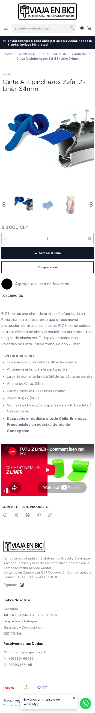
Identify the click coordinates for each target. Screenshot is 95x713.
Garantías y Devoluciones (22, 627)
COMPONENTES (29, 54)
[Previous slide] (4, 204)
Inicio (8, 54)
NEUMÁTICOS (56, 54)
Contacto (10, 609)
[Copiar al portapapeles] (50, 515)
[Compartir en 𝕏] (16, 515)
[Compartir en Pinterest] (39, 515)
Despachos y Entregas (20, 621)
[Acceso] (82, 28)
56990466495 (20, 665)
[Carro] (89, 28)
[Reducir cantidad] (5, 238)
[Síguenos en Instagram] (22, 585)
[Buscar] (72, 28)
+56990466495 (21, 658)
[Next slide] (90, 204)
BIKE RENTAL (12, 634)
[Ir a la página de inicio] (47, 11)
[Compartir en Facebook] (5, 515)
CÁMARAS (79, 54)
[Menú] (6, 28)
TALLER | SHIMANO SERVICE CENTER (30, 615)
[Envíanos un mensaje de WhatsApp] (85, 703)
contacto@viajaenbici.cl (27, 652)
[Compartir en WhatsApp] (27, 515)
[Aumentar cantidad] (89, 238)
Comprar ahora (48, 267)
